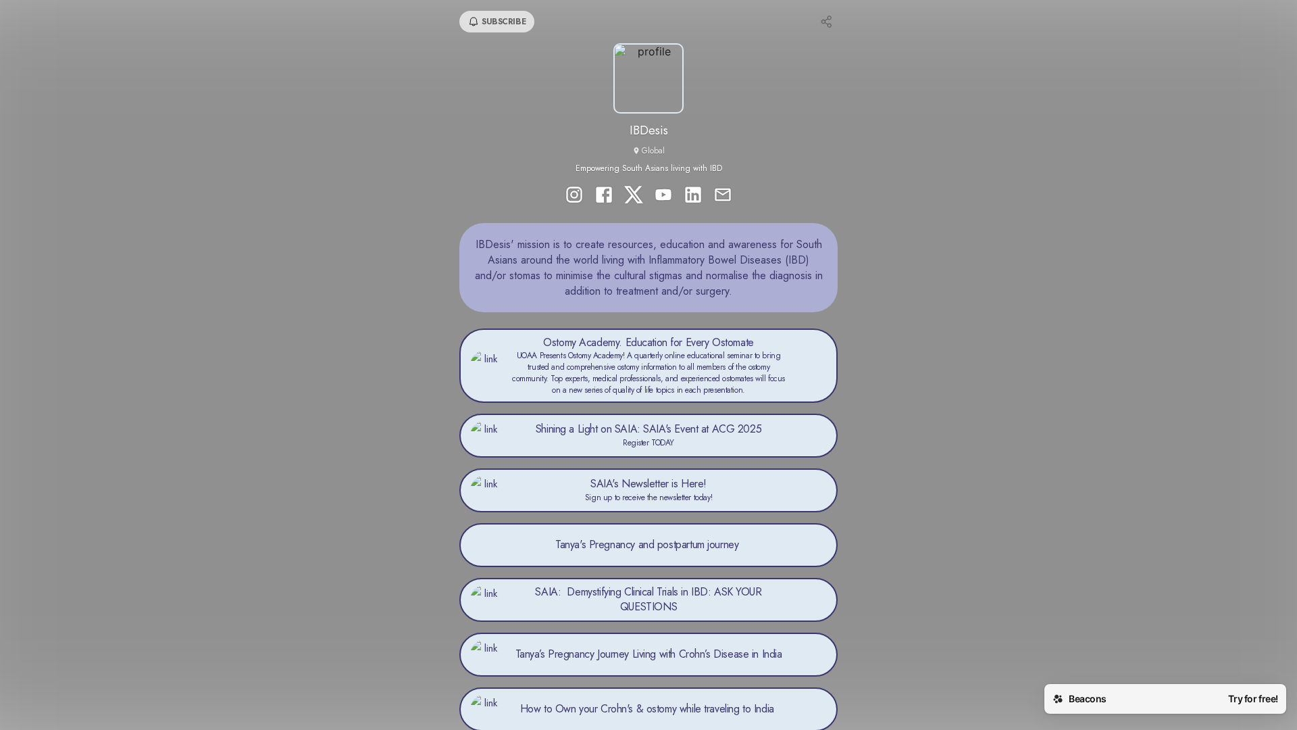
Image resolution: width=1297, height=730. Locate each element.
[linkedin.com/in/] (693, 196)
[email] (723, 196)
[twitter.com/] (633, 196)
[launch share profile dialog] (827, 21)
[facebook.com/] (604, 196)
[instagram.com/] (574, 196)
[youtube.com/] (663, 196)
